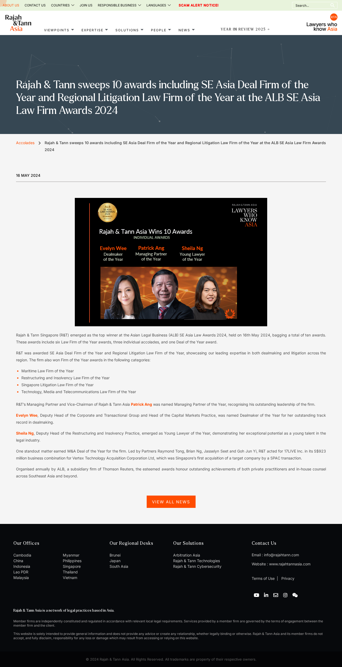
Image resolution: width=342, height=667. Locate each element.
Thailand (70, 572)
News (184, 30)
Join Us (86, 5)
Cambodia (22, 555)
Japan (115, 560)
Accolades (25, 142)
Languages (156, 5)
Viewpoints (56, 30)
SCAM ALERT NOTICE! (191, 5)
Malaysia (21, 577)
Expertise (92, 30)
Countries (60, 5)
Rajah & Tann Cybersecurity (197, 566)
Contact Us (35, 5)
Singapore (72, 566)
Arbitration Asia (186, 555)
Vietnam (70, 577)
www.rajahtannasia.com (289, 564)
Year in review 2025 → (245, 29)
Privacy (287, 578)
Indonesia (21, 566)
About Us (11, 5)
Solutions (127, 30)
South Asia (119, 566)
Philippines (72, 560)
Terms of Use (263, 578)
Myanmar (71, 555)
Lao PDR (20, 572)
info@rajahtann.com (281, 555)
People (158, 30)
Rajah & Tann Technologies (196, 560)
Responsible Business (117, 5)
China (18, 560)
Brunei (115, 555)
